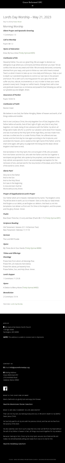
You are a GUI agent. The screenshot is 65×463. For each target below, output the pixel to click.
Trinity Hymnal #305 (26, 53)
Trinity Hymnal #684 (33, 248)
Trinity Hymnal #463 (30, 287)
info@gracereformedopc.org (19, 367)
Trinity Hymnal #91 (53, 218)
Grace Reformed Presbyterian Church (26, 459)
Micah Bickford (51, 459)
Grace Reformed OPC (32, 2)
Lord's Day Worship (17, 304)
